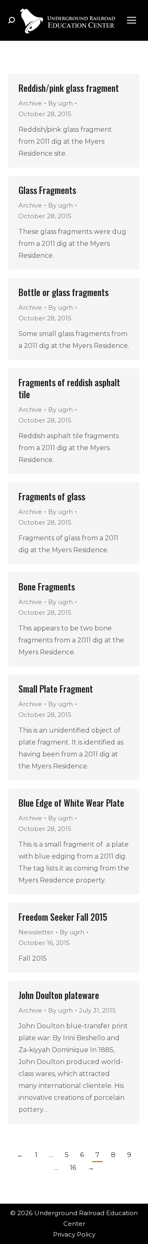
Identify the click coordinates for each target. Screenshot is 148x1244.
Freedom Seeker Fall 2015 (62, 916)
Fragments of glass (51, 496)
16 (73, 1168)
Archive (30, 103)
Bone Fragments (46, 586)
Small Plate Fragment (55, 688)
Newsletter (35, 932)
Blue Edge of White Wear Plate (71, 802)
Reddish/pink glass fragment (68, 87)
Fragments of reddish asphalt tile (69, 388)
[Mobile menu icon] (131, 20)
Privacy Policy (74, 1234)
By (60, 103)
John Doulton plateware (58, 994)
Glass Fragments (47, 189)
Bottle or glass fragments (63, 292)
